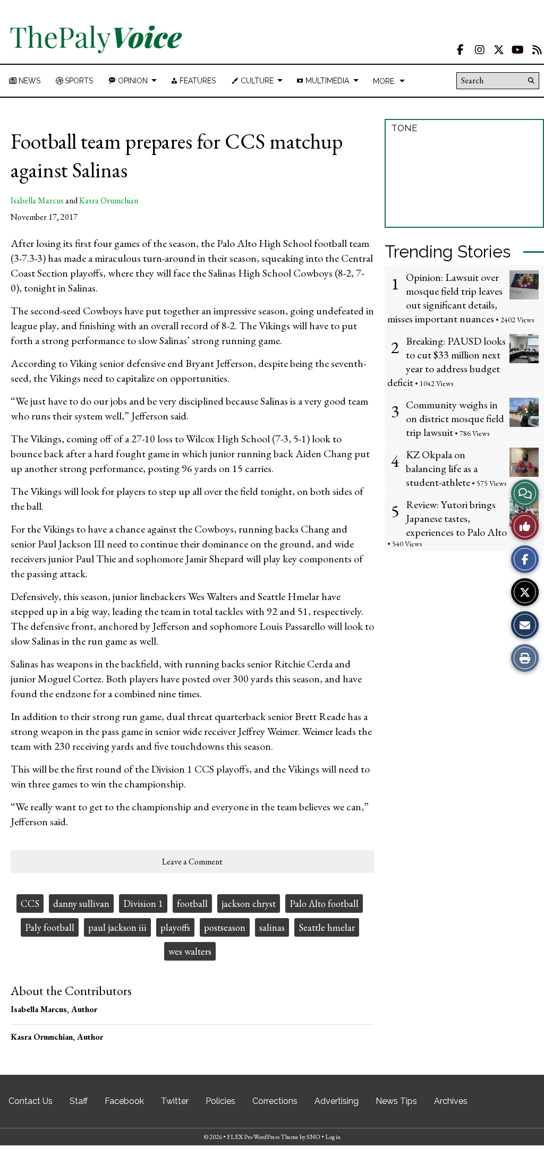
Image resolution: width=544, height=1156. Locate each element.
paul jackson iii (117, 927)
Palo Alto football (324, 903)
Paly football (49, 927)
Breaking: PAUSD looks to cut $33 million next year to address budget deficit (446, 361)
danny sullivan (81, 903)
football (192, 903)
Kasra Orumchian (108, 200)
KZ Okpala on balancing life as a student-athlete (442, 468)
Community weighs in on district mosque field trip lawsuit (455, 418)
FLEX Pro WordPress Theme (263, 1137)
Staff (79, 1101)
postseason (224, 927)
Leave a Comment (192, 861)
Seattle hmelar (327, 927)
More (383, 81)
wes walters (189, 951)
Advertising (336, 1101)
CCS (30, 903)
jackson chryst (249, 903)
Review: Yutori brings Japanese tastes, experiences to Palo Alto (456, 518)
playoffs (175, 927)
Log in (333, 1137)
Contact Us (30, 1101)
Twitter (175, 1101)
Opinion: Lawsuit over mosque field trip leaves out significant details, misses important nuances (445, 298)
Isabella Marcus (37, 200)
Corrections (275, 1101)
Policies (220, 1101)
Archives (451, 1101)
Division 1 (143, 903)
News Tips (396, 1101)
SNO (313, 1137)
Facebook (124, 1101)
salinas (272, 927)
